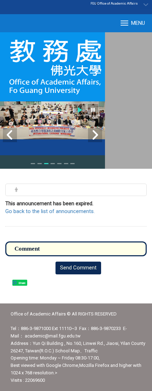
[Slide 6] (66, 163)
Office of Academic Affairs (117, 3)
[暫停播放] (93, 110)
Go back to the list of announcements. (50, 211)
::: (134, 3)
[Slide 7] (72, 163)
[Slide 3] (46, 163)
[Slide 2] (39, 163)
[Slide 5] (59, 163)
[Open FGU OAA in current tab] (52, 66)
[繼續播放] (80, 110)
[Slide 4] (53, 163)
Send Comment (78, 267)
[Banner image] (52, 120)
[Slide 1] (33, 163)
